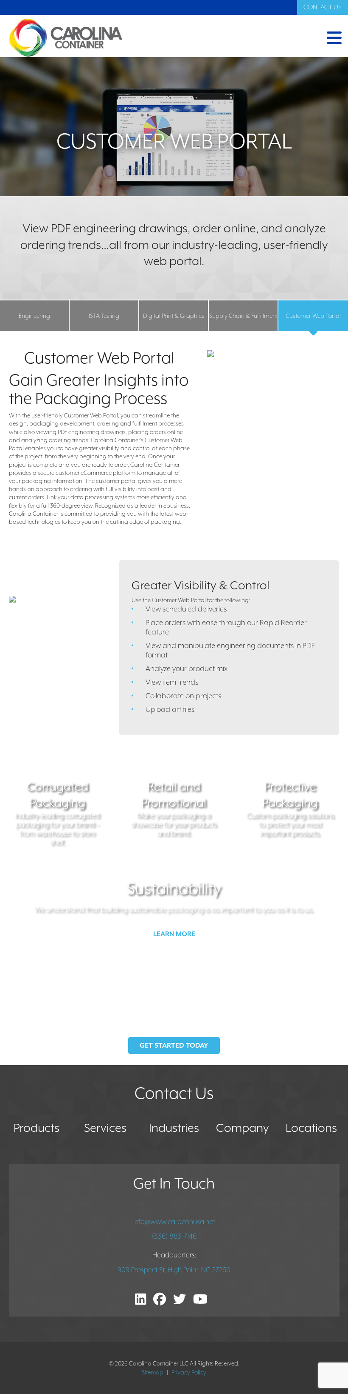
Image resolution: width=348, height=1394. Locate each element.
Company (242, 1127)
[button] (260, 38)
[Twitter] (179, 1300)
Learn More (174, 934)
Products (36, 1127)
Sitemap (152, 1372)
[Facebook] (159, 1300)
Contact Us (322, 7)
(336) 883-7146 (174, 1236)
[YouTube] (200, 1300)
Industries (174, 1127)
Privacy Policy (188, 1372)
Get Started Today (174, 1045)
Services (105, 1127)
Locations (311, 1127)
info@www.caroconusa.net (174, 1222)
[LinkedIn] (140, 1300)
